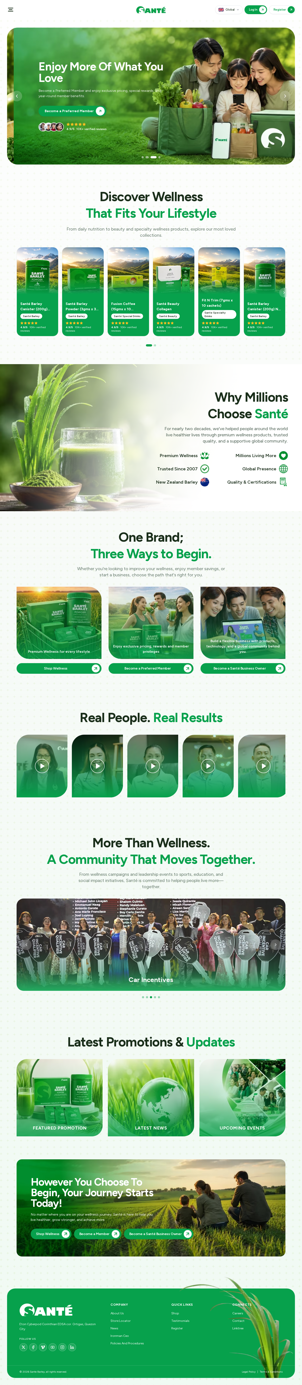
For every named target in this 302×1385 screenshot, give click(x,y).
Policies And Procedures (127, 1343)
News (114, 1328)
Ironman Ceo (120, 1336)
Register (177, 1328)
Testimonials (180, 1321)
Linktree (237, 1328)
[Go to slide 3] (150, 157)
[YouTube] (53, 1347)
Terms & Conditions (271, 1371)
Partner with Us (51, 105)
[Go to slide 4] (157, 157)
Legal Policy (249, 1371)
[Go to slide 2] (146, 157)
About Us (117, 1313)
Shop (175, 1313)
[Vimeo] (43, 1347)
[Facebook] (33, 1347)
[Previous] (26, 944)
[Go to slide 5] (159, 997)
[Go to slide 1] (142, 157)
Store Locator (121, 1321)
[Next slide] (285, 96)
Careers (237, 1313)
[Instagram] (62, 1347)
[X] (23, 1347)
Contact (238, 1321)
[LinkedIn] (72, 1347)
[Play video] (42, 766)
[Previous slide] (16, 96)
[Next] (284, 292)
